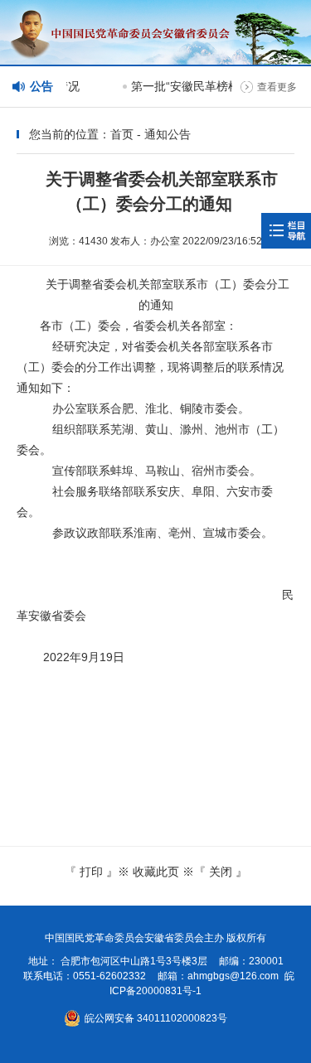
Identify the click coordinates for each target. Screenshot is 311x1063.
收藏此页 (156, 871)
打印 (91, 871)
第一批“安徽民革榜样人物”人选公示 (220, 86)
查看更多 (277, 87)
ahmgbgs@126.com (233, 976)
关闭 (220, 871)
